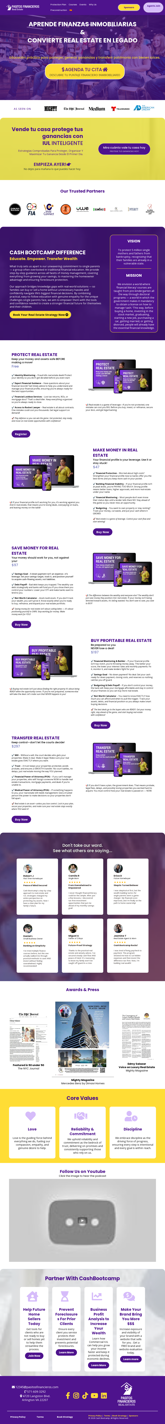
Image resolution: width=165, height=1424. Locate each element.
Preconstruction (58, 10)
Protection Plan (58, 4)
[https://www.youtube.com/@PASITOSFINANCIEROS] (95, 1397)
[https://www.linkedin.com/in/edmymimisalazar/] (103, 1397)
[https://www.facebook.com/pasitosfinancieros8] (68, 1395)
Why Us (92, 4)
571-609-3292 (36, 1391)
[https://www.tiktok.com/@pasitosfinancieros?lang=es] (85, 1397)
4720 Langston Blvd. (36, 1396)
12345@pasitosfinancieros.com (36, 1387)
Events (83, 4)
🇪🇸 (70, 10)
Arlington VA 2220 (34, 1400)
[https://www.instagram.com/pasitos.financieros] (76, 1397)
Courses (73, 4)
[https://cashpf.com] (22, 7)
